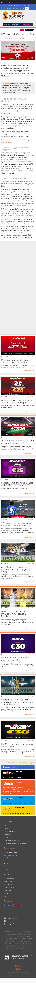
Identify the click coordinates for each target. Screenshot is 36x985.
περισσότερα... (29, 370)
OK (26, 8)
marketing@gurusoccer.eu (14, 921)
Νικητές (6, 870)
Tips (5, 825)
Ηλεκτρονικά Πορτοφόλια (11, 840)
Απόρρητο (18, 969)
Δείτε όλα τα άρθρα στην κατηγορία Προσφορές (21, 763)
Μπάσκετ (6, 893)
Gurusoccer (24, 38)
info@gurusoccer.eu (12, 918)
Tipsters (6, 828)
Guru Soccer (18, 965)
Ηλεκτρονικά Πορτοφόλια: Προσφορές (15, 843)
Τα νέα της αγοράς (9, 878)
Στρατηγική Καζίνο (9, 887)
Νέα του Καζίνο (8, 884)
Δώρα (5, 861)
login (8, 974)
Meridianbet (7, 83)
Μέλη (5, 867)
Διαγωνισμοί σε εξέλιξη (10, 855)
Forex (5, 896)
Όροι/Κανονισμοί (9, 864)
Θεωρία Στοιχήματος (10, 831)
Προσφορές (30, 356)
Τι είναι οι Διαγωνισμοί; (10, 852)
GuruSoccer (5, 2)
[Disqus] (18, 265)
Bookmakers (7, 834)
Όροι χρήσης (18, 968)
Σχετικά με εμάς (18, 966)
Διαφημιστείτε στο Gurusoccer (15, 924)
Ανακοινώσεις (8, 881)
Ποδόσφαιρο (7, 890)
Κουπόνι (6, 858)
